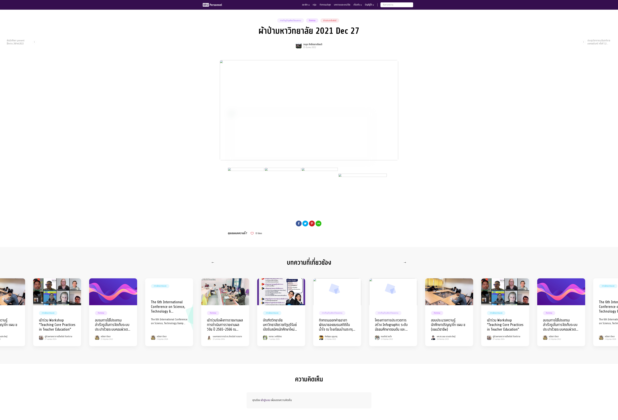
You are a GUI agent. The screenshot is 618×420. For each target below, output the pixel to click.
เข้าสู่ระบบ (265, 400)
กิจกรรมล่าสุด (325, 4)
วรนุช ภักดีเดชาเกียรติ (312, 44)
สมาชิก (305, 4)
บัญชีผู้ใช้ (368, 4)
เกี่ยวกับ (356, 4)
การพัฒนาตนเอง (48, 313)
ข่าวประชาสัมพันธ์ (329, 20)
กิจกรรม (312, 20)
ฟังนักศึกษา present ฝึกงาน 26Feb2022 (15, 42)
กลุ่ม (314, 4)
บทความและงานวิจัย (342, 4)
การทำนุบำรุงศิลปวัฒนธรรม (290, 20)
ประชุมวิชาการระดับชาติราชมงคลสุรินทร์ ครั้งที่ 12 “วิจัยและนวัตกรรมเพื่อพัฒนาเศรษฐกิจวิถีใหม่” (598, 42)
